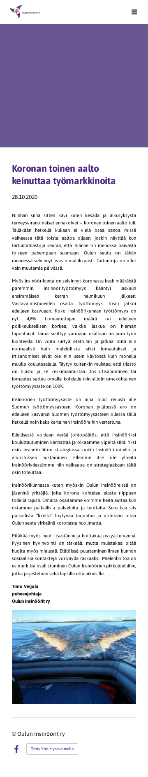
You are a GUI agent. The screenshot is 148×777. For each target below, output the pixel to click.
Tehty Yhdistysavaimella (52, 749)
